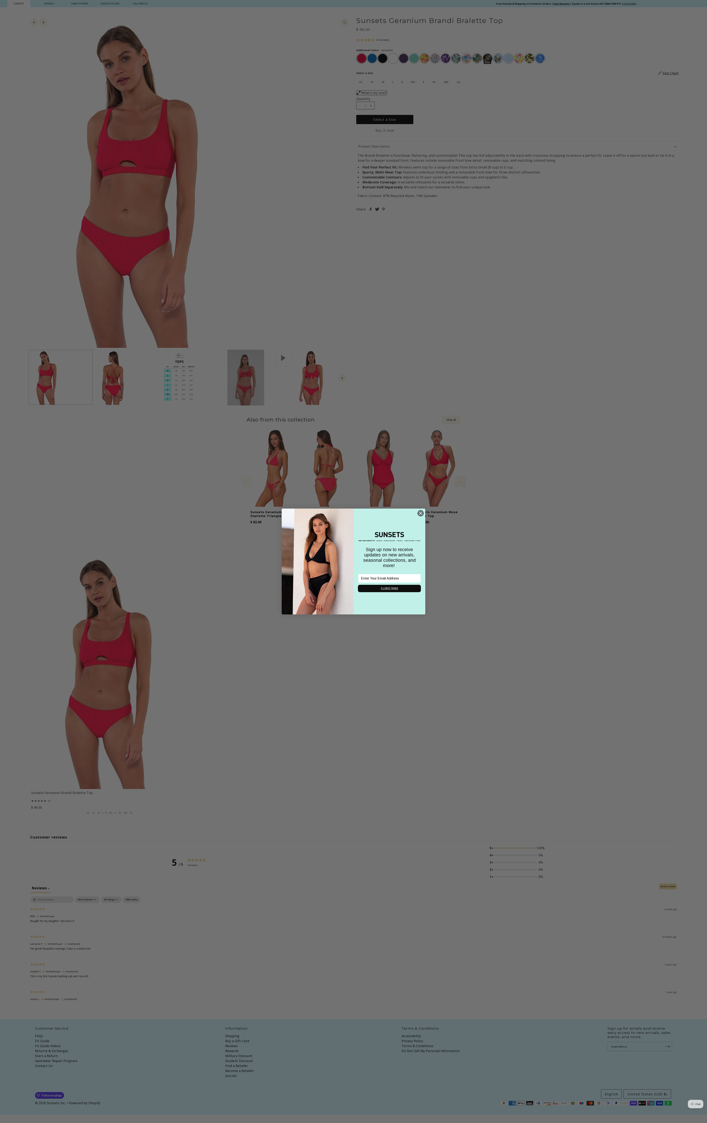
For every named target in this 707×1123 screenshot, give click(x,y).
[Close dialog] (420, 513)
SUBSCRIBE (389, 588)
